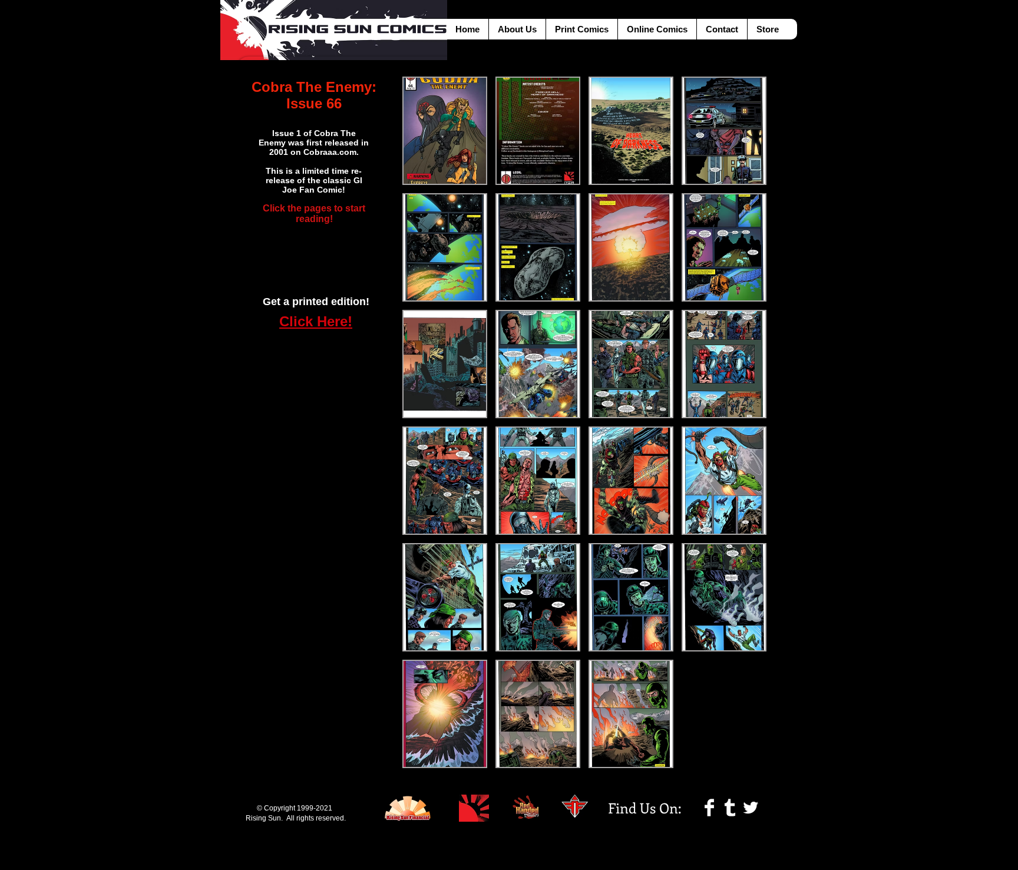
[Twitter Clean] (750, 807)
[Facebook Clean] (709, 807)
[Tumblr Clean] (730, 807)
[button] (444, 131)
